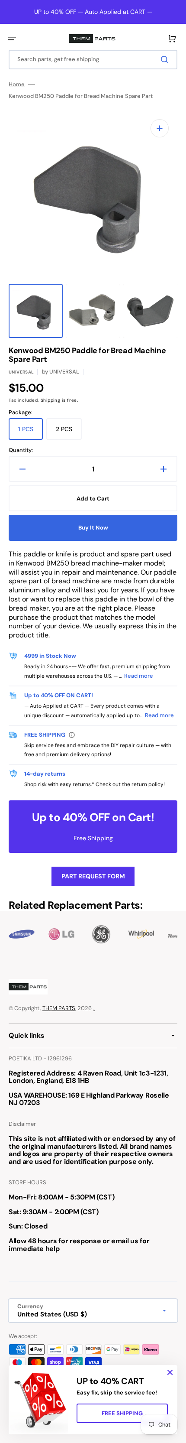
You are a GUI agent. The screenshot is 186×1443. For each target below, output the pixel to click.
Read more (138, 675)
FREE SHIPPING (122, 1413)
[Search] (166, 59)
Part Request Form (93, 876)
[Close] (170, 1372)
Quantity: (21, 450)
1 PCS (30, 432)
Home (17, 84)
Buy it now (93, 527)
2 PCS (69, 432)
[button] (12, 38)
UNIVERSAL (21, 372)
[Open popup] (71, 735)
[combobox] (93, 59)
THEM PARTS (58, 1008)
